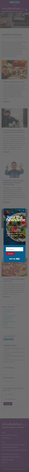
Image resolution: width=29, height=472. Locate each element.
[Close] (23, 210)
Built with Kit (14, 258)
